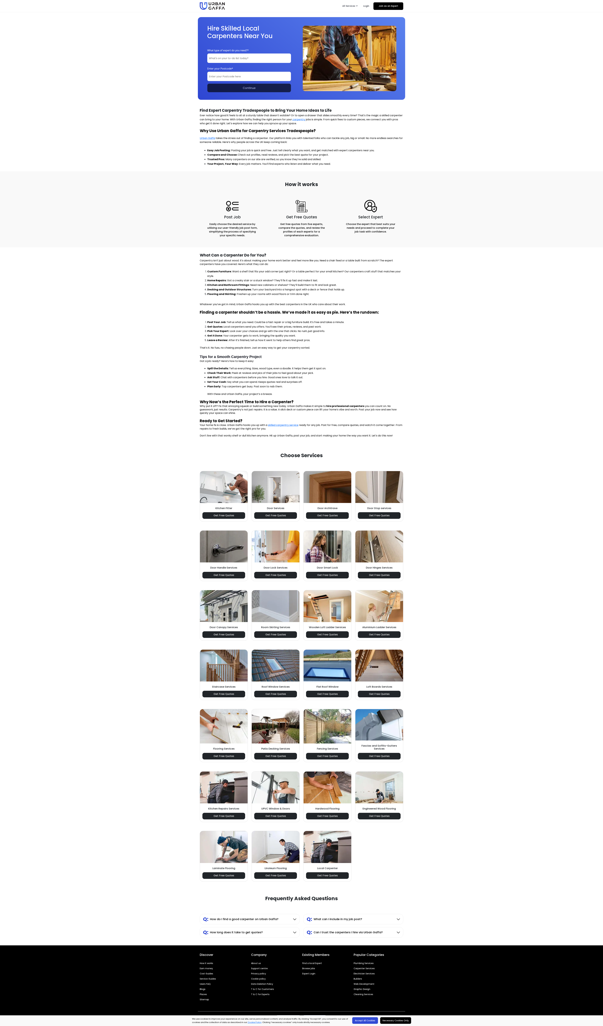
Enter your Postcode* (220, 68)
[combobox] (249, 58)
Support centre (259, 968)
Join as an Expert (388, 6)
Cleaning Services (363, 994)
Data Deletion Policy (262, 984)
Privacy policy (258, 973)
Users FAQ (205, 984)
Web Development (364, 984)
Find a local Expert (312, 963)
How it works (206, 963)
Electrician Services (364, 973)
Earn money (206, 968)
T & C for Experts (260, 994)
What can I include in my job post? (334, 919)
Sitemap (204, 999)
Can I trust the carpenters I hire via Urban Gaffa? (345, 932)
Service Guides (208, 978)
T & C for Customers (262, 989)
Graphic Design (362, 989)
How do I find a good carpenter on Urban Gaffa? (240, 919)
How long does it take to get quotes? (233, 932)
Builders (358, 978)
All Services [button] (349, 6)
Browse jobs (308, 968)
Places (203, 994)
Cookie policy (258, 978)
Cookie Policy (254, 1022)
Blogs (202, 989)
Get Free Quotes (224, 515)
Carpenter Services (364, 968)
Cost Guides (206, 973)
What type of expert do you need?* (228, 50)
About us (256, 963)
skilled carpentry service (283, 425)
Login (366, 6)
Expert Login (308, 973)
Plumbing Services (364, 963)
